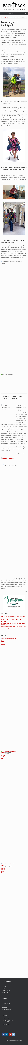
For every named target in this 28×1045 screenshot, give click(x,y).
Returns (3, 988)
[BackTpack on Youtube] (10, 1034)
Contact (3, 984)
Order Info (4, 986)
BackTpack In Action (9, 17)
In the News (4, 1007)
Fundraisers (4, 1005)
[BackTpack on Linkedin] (6, 1034)
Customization (5, 992)
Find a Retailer (5, 1001)
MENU (12, 13)
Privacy (17, 1042)
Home (2, 17)
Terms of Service (12, 1042)
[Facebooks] (3, 1034)
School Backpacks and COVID (7, 630)
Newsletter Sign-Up (6, 1003)
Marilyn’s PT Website (6, 1009)
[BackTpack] (14, 4)
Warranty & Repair (6, 990)
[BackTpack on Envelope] (13, 1034)
